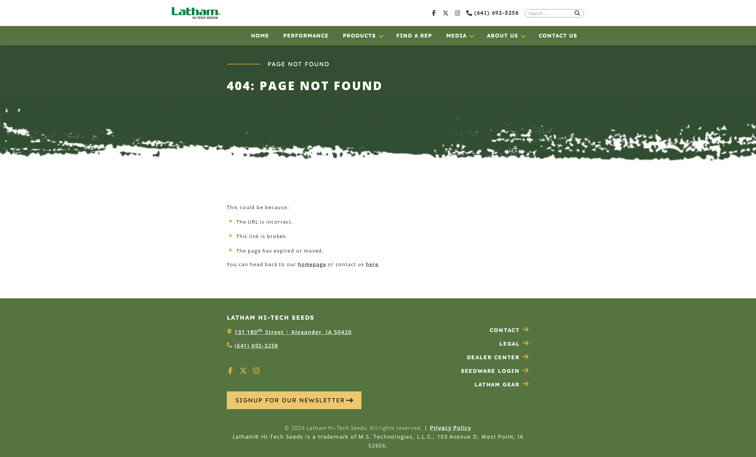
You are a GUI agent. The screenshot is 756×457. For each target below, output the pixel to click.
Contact (505, 330)
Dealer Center (493, 357)
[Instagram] (457, 12)
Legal (509, 343)
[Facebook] (434, 12)
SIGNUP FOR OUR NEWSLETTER (290, 400)
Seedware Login (490, 370)
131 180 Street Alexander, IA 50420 (292, 332)
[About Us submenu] (523, 36)
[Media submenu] (471, 36)
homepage (312, 264)
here (372, 264)
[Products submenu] (380, 36)
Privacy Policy (450, 427)
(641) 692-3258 (495, 12)
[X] (446, 12)
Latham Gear (497, 384)
